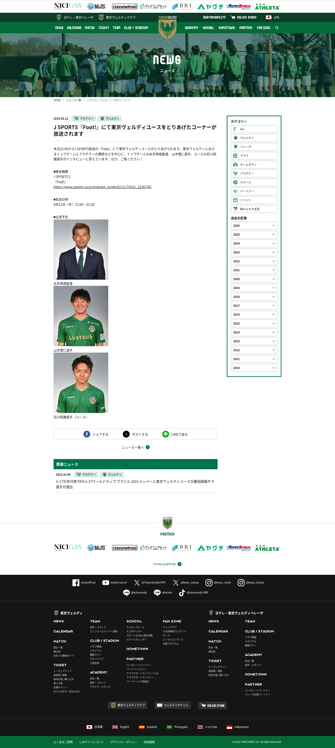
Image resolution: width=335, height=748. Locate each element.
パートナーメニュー (136, 669)
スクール (245, 182)
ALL (242, 129)
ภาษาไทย (211, 727)
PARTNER (246, 27)
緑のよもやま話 (249, 209)
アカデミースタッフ (100, 686)
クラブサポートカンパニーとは (142, 673)
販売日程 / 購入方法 (64, 679)
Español (152, 727)
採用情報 (149, 742)
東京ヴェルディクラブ (121, 17)
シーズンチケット (63, 671)
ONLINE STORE (247, 17)
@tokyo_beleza (190, 582)
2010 (236, 368)
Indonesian (241, 727)
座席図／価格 (215, 671)
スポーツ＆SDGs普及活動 (139, 635)
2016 (236, 314)
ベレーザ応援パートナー (257, 694)
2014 (236, 332)
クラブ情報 (95, 646)
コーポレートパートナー (139, 665)
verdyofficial (88, 582)
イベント (245, 200)
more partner (164, 564)
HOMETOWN (227, 27)
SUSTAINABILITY (214, 17)
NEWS (59, 27)
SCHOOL (208, 27)
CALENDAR (74, 27)
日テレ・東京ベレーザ (78, 17)
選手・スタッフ (98, 627)
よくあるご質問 (63, 742)
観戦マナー (95, 654)
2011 (236, 359)
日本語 (98, 727)
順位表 (57, 651)
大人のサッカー (134, 631)
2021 (236, 270)
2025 (236, 234)
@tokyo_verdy (222, 582)
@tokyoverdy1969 (197, 592)
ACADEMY (191, 27)
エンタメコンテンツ (173, 639)
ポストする (140, 434)
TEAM (117, 27)
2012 (236, 350)
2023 (236, 252)
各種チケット (60, 687)
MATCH (90, 27)
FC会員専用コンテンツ (174, 631)
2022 (236, 261)
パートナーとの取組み (137, 681)
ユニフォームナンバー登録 (103, 631)
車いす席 (58, 683)
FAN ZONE (264, 27)
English (124, 727)
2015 (236, 323)
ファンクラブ (170, 627)
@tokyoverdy (139, 592)
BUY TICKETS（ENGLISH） (67, 691)
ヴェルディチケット (176, 705)
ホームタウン (248, 164)
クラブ (244, 156)
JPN (276, 17)
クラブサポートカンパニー (140, 677)
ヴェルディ (112, 118)
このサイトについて (91, 742)
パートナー (247, 191)
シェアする (100, 434)
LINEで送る (179, 434)
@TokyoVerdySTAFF (154, 582)
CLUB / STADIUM (136, 27)
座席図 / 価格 (60, 675)
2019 (236, 288)
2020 (236, 279)
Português (181, 727)
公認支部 (94, 663)
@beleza (167, 592)
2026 (236, 226)
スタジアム (95, 650)
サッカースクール (135, 627)
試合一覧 (58, 647)
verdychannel (119, 582)
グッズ (166, 635)
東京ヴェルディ (71, 613)
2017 (236, 306)
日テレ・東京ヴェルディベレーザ (239, 613)
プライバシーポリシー (123, 742)
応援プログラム (171, 643)
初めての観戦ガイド (64, 655)
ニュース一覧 (73, 100)
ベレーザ (245, 147)
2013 (236, 341)
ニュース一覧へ (133, 447)
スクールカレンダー (136, 639)
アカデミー (87, 118)
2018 (236, 297)
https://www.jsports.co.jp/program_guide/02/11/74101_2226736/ (103, 186)
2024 (236, 243)
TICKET (103, 27)
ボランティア (97, 658)
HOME (57, 100)
